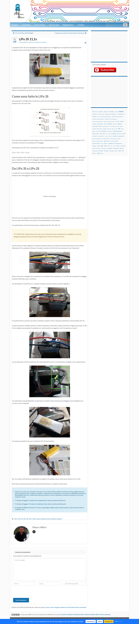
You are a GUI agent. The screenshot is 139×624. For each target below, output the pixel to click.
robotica (105, 145)
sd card (114, 145)
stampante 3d (116, 148)
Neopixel (113, 133)
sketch (93, 148)
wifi (123, 150)
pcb (93, 138)
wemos (119, 150)
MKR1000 (103, 131)
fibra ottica (115, 123)
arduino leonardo (101, 114)
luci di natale (98, 131)
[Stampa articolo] (85, 43)
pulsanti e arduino (96, 143)
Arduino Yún (113, 114)
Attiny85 (120, 114)
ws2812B (98, 153)
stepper (122, 148)
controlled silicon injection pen (98, 119)
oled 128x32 (94, 136)
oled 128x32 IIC (101, 136)
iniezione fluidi (114, 126)
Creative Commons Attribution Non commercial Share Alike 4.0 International (85, 614)
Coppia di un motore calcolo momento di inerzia (69, 33)
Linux (93, 131)
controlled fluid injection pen (105, 116)
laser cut (109, 128)
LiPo (15, 519)
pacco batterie (42, 519)
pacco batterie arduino (54, 519)
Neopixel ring (119, 133)
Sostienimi (26, 25)
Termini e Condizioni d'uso (38, 504)
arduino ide (94, 114)
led (119, 128)
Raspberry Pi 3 (119, 143)
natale (109, 133)
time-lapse (101, 150)
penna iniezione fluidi (105, 138)
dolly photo (94, 123)
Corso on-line (39, 25)
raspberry (105, 143)
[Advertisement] (105, 45)
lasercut (105, 128)
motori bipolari (109, 131)
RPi (109, 145)
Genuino (100, 126)
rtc (111, 145)
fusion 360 (94, 126)
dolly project (100, 123)
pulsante (112, 141)
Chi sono (14, 25)
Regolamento (68, 25)
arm (117, 114)
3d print (96, 111)
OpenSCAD (115, 136)
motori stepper (95, 133)
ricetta (98, 145)
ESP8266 (110, 123)
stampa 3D (109, 148)
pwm (101, 143)
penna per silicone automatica (97, 141)
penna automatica (98, 138)
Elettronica (32, 42)
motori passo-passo (117, 131)
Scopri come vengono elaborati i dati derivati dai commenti (65, 607)
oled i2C (106, 136)
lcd (112, 128)
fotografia (120, 123)
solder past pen (104, 148)
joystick (121, 126)
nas (106, 133)
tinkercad (111, 150)
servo (117, 145)
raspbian (94, 145)
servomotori (122, 145)
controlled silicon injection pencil (111, 119)
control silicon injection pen (97, 121)
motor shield (102, 133)
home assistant (105, 126)
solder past (98, 148)
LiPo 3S (25, 519)
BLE (124, 114)
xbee (102, 153)
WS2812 (94, 153)
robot (101, 145)
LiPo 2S (20, 519)
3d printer (106, 111)
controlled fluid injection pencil (117, 116)
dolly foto (122, 121)
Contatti (80, 25)
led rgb (122, 128)
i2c (109, 126)
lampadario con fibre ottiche (97, 128)
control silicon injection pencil (109, 121)
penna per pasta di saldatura (115, 138)
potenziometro (107, 141)
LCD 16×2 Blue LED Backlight (24, 33)
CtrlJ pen (117, 121)
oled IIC (110, 136)
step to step (95, 150)
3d (93, 111)
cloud (98, 116)
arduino (121, 111)
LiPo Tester (32, 519)
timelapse (106, 150)
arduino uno (107, 114)
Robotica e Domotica (41, 42)
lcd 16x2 (115, 128)
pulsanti (116, 141)
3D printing (111, 111)
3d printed (100, 111)
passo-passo (121, 136)
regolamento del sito (45, 500)
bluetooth (94, 116)
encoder (105, 123)
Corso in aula (54, 25)
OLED (124, 133)
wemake (115, 150)
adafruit (116, 111)
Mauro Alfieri (23, 42)
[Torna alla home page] (69, 11)
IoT (118, 126)
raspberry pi (111, 143)
